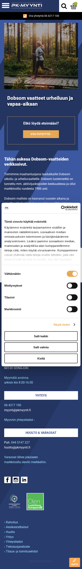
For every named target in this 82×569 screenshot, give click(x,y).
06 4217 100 (12, 405)
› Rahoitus (11, 522)
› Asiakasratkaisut (16, 527)
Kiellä (41, 358)
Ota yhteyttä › (41, 134)
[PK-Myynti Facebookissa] (7, 480)
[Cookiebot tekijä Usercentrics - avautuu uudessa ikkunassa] (61, 208)
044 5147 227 (20, 442)
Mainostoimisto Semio (41, 561)
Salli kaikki (41, 336)
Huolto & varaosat (41, 433)
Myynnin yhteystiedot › (19, 420)
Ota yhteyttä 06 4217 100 (44, 16)
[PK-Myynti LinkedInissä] (24, 480)
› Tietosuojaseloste (17, 546)
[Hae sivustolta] (64, 6)
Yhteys (41, 395)
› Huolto (9, 532)
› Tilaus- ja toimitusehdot (21, 551)
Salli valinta (41, 347)
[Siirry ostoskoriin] (73, 6)
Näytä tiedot (62, 324)
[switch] (72, 285)
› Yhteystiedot (13, 541)
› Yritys (9, 537)
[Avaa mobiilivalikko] (5, 6)
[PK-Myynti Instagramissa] (16, 480)
